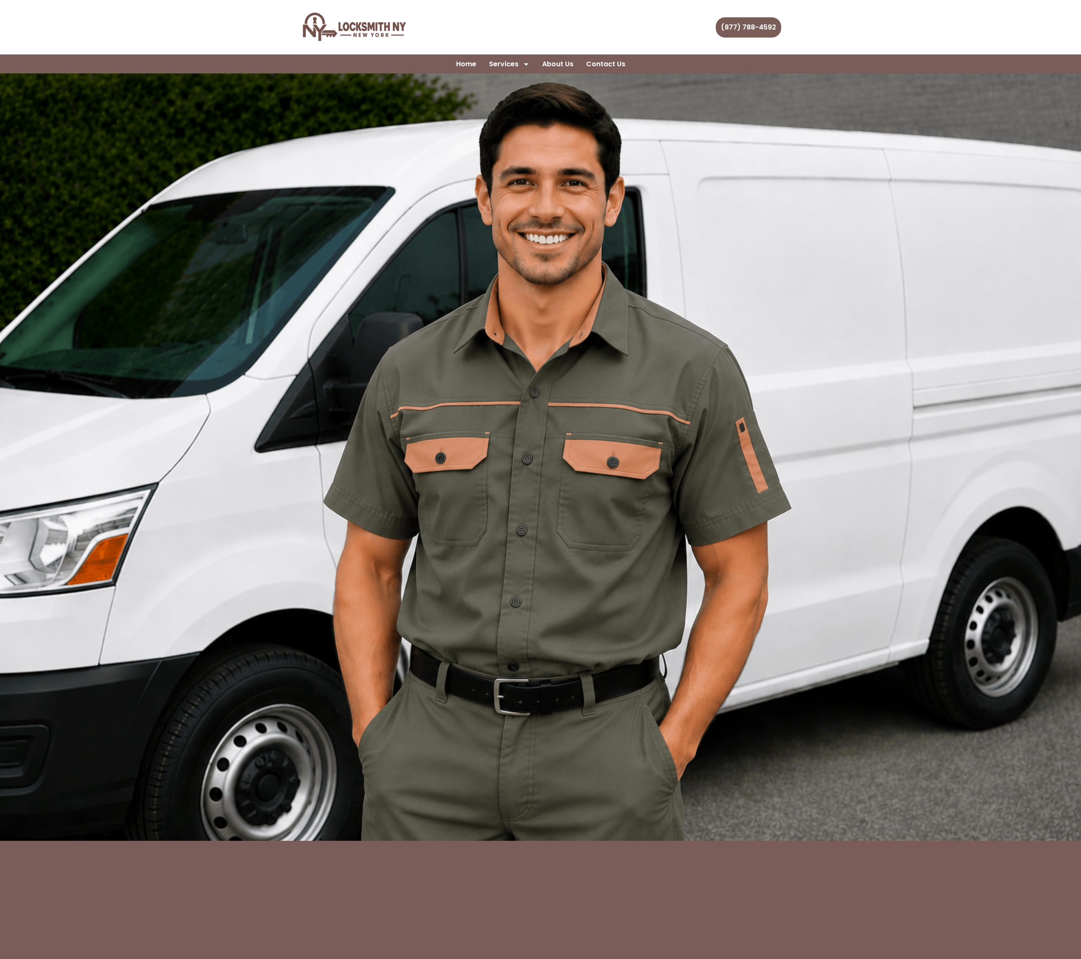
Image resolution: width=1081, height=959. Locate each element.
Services (504, 64)
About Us (557, 64)
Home (466, 64)
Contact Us (605, 64)
